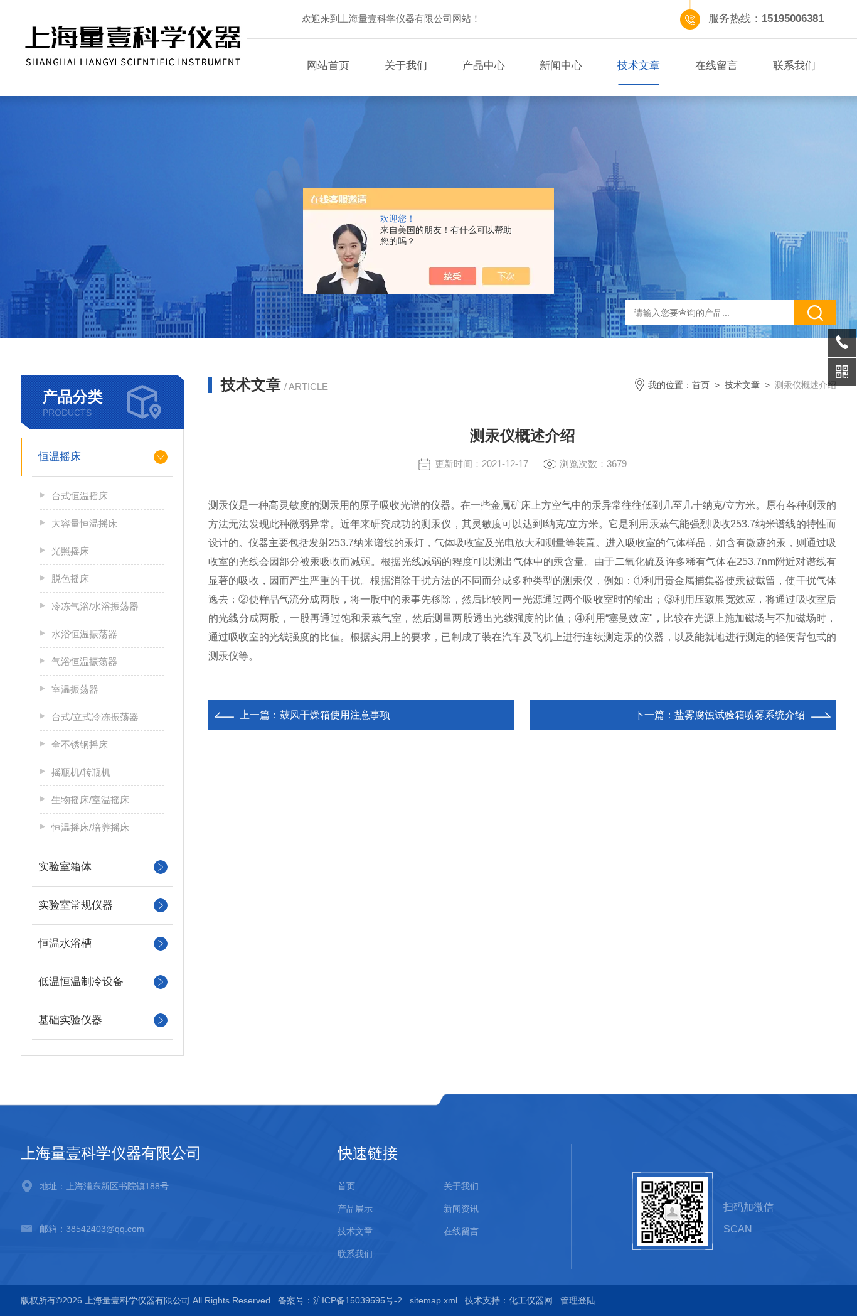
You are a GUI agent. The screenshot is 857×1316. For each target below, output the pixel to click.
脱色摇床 (70, 578)
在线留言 (716, 66)
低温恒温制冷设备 (81, 982)
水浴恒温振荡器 (84, 633)
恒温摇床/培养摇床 (90, 827)
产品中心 (483, 66)
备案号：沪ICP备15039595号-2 (340, 1300)
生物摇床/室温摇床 (90, 799)
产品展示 (355, 1209)
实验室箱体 (65, 867)
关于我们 (406, 66)
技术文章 (638, 66)
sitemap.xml (433, 1300)
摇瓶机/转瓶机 (80, 772)
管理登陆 (577, 1300)
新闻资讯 (461, 1209)
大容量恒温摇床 (84, 523)
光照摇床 (70, 551)
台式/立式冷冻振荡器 (95, 716)
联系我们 (794, 66)
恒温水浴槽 (65, 943)
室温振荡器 (74, 689)
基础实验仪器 (70, 1020)
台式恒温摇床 (79, 495)
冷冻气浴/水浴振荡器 (95, 606)
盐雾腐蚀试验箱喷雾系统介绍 (739, 714)
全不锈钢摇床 (79, 744)
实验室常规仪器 (75, 905)
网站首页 (328, 66)
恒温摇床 (59, 457)
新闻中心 (561, 66)
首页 (701, 385)
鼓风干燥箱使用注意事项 (335, 714)
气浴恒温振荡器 (84, 661)
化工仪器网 (531, 1300)
